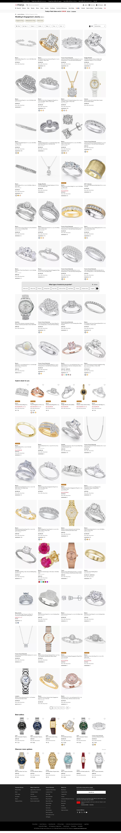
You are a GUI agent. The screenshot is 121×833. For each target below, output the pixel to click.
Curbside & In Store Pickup (51, 789)
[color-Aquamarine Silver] (70, 375)
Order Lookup (17, 794)
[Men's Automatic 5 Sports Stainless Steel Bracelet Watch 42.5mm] (37, 726)
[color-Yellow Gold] (39, 68)
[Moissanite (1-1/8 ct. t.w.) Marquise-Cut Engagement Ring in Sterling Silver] (95, 471)
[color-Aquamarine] (41, 582)
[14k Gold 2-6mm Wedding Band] (95, 555)
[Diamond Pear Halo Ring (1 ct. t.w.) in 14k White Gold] (99, 392)
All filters (95, 284)
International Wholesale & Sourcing (67, 798)
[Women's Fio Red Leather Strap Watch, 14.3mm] (83, 760)
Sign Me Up (91, 792)
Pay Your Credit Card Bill (35, 801)
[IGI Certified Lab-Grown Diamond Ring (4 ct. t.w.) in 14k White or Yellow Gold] (49, 43)
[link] (26, 61)
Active (68, 11)
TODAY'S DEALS (26, 1)
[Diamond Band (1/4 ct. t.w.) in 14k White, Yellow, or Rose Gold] (26, 169)
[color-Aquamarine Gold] (64, 375)
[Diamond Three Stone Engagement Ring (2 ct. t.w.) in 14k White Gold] (72, 471)
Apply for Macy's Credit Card (36, 789)
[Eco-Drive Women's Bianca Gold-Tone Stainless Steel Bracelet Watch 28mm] (37, 760)
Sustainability (63, 807)
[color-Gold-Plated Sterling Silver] (64, 68)
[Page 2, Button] (70, 708)
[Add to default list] (27, 385)
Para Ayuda (17, 796)
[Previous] (16, 42)
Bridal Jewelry (40, 20)
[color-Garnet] (45, 582)
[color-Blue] (18, 622)
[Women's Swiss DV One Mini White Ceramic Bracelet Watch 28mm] (95, 84)
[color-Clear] (16, 622)
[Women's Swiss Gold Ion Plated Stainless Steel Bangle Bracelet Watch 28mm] (83, 392)
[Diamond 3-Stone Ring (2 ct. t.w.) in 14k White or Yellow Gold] (22, 392)
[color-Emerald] (43, 582)
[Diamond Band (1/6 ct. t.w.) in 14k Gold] (26, 429)
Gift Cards (32, 794)
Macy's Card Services (34, 798)
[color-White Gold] (41, 68)
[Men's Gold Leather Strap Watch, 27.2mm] (53, 726)
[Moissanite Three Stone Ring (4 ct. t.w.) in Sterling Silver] (26, 254)
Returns (16, 798)
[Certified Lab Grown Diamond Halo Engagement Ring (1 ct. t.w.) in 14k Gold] (49, 681)
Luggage (73, 11)
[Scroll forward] (97, 288)
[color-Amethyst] (47, 582)
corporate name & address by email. (80, 828)
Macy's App (48, 794)
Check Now (91, 804)
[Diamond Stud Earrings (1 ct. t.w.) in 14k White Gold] (72, 598)
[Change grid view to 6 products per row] (92, 26)
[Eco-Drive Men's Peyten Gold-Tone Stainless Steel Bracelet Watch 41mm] (53, 760)
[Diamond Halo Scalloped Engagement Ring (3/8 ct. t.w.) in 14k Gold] (72, 639)
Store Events (48, 807)
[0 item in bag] (105, 5)
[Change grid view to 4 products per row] (89, 26)
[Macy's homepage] (16, 14)
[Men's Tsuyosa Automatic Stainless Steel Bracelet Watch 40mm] (68, 760)
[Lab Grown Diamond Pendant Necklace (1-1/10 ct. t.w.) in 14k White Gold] (49, 169)
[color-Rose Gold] (89, 68)
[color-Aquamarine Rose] (66, 375)
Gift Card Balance (34, 796)
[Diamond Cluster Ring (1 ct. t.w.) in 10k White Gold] (26, 84)
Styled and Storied (64, 810)
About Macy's (63, 789)
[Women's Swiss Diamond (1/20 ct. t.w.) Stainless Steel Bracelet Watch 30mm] (26, 681)
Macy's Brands (48, 798)
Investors (62, 796)
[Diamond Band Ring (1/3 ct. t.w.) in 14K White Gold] (26, 43)
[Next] (35, 42)
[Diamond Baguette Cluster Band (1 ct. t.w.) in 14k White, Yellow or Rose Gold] (49, 513)
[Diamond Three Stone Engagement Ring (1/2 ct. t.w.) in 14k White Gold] (49, 471)
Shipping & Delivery (18, 801)
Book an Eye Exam (49, 812)
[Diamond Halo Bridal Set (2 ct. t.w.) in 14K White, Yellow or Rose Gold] (95, 513)
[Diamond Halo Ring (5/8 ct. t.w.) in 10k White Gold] (53, 392)
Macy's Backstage (49, 796)
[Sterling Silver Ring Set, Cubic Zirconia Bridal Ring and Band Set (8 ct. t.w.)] (72, 429)
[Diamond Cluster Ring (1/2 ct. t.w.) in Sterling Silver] (49, 598)
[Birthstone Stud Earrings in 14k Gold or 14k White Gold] (49, 555)
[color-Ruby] (39, 582)
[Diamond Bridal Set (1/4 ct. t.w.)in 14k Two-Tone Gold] (49, 429)
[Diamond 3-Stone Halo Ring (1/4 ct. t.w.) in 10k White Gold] (95, 639)
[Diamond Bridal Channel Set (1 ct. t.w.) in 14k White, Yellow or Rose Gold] (49, 211)
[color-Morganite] (62, 375)
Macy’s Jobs (63, 801)
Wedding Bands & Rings (30, 20)
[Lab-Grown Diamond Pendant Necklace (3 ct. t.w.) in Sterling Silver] (95, 429)
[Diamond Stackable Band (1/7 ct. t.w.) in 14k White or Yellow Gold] (26, 126)
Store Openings (48, 810)
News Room (63, 803)
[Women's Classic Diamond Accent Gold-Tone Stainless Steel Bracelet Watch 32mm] (72, 513)
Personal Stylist (48, 803)
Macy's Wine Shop (49, 801)
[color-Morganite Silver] (68, 375)
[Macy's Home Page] (19, 5)
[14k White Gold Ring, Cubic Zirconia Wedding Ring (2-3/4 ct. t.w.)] (26, 555)
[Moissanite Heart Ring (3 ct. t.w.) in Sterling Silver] (95, 598)
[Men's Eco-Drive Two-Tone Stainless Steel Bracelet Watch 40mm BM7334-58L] (22, 760)
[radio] (39, 68)
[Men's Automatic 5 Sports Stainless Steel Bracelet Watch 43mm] (22, 726)
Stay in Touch (48, 805)
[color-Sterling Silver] (62, 68)
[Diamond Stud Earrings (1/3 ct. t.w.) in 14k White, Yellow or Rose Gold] (72, 126)
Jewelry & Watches (20, 14)
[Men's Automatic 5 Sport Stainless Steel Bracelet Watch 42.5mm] (83, 726)
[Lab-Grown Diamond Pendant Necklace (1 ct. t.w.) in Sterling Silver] (26, 639)
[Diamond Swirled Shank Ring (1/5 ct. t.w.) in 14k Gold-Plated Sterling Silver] (26, 513)
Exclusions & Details (84, 804)
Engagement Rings (20, 20)
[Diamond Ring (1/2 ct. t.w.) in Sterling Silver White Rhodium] (72, 307)
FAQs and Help (18, 789)
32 (67, 707)
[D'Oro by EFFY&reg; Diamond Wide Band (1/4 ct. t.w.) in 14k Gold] (95, 169)
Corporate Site (63, 794)
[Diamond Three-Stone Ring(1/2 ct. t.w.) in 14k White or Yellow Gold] (72, 169)
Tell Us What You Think (50, 814)
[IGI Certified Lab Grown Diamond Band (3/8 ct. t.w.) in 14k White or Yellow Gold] (95, 307)
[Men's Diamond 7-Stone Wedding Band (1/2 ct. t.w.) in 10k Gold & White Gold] (95, 211)
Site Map (62, 805)
